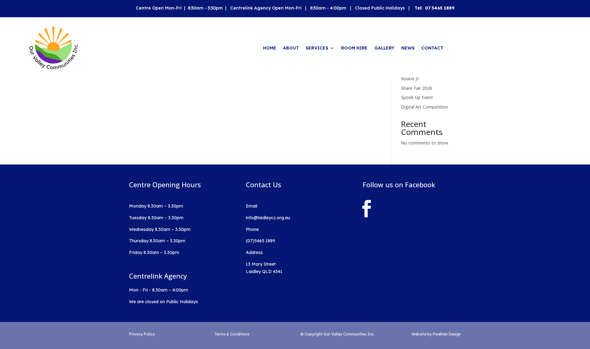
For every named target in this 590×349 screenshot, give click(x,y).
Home (269, 48)
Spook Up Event (417, 97)
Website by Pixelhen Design (436, 334)
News (408, 48)
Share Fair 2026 (416, 88)
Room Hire (354, 48)
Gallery (384, 48)
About (291, 48)
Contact (432, 48)
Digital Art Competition (424, 107)
